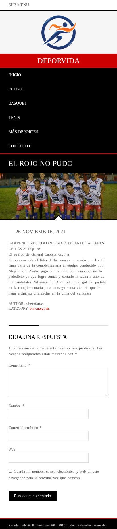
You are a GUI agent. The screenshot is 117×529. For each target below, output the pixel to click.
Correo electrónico (25, 427)
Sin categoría (40, 308)
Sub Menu (19, 5)
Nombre (16, 406)
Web (12, 449)
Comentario (19, 365)
